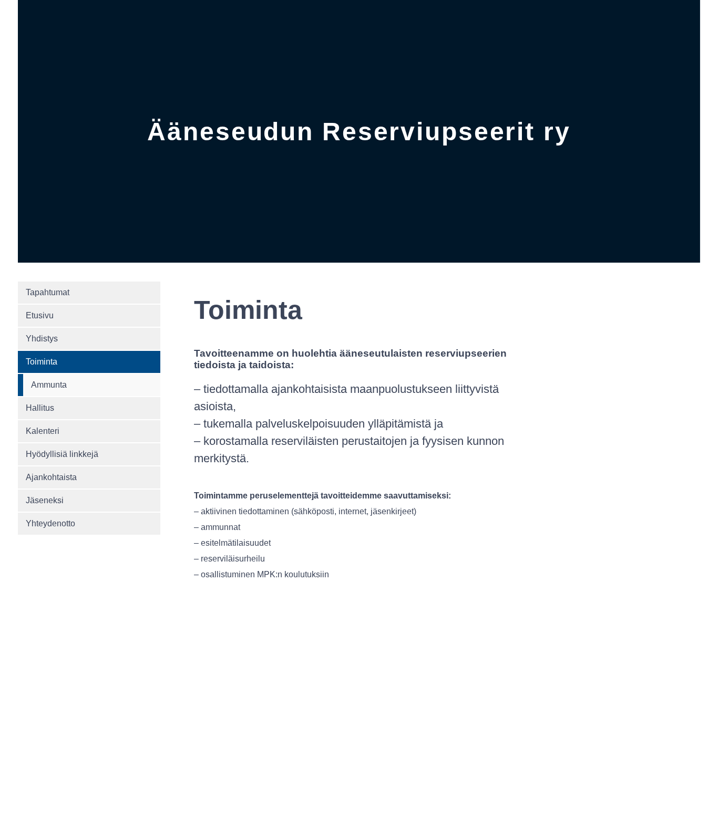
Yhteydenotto (50, 523)
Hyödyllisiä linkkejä (62, 454)
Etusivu (40, 315)
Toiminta (41, 361)
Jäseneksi (45, 500)
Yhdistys (42, 338)
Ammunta (49, 384)
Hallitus (40, 407)
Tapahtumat (47, 292)
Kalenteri (42, 431)
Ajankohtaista (51, 477)
